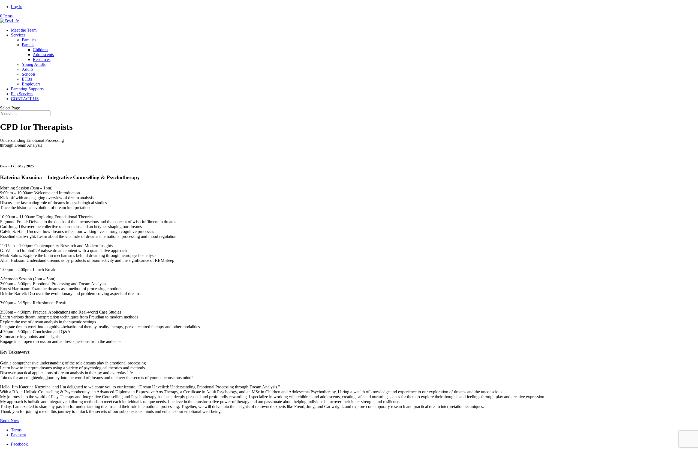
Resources (41, 59)
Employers (31, 84)
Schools (28, 74)
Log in (16, 6)
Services (18, 35)
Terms (16, 430)
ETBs (27, 79)
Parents (28, 44)
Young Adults (34, 64)
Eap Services (22, 93)
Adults (27, 69)
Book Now (9, 420)
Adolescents (43, 54)
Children (40, 49)
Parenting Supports (27, 89)
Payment (18, 434)
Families (29, 40)
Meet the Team (24, 30)
